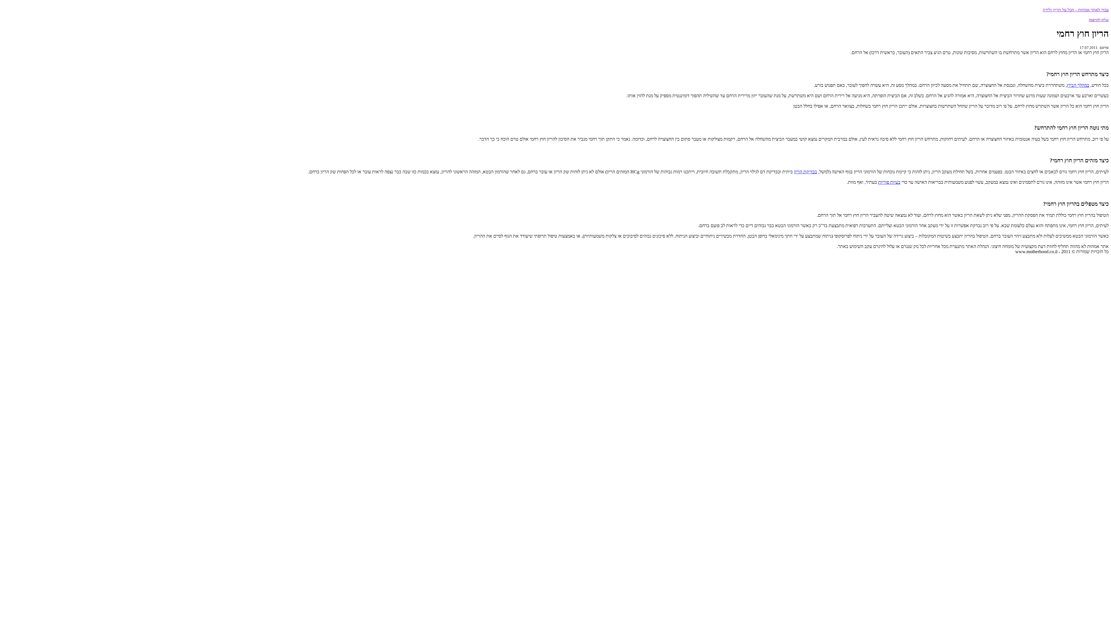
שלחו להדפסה (1099, 20)
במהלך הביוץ (1078, 85)
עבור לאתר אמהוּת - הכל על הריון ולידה (1076, 10)
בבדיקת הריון (805, 171)
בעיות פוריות (889, 182)
